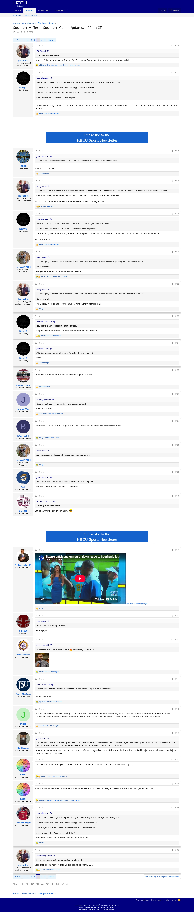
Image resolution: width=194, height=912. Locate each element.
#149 (177, 807)
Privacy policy (157, 900)
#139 (177, 472)
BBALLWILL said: (43, 684)
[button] (51, 10)
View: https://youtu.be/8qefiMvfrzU (137, 604)
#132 (177, 284)
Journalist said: (42, 78)
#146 (177, 733)
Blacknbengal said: (44, 855)
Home (18, 10)
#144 (177, 679)
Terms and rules (142, 900)
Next (51, 40)
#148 (177, 783)
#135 (177, 370)
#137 (177, 421)
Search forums (30, 15)
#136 (177, 394)
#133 (177, 316)
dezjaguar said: (42, 645)
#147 (177, 759)
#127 (177, 72)
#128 (177, 151)
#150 (177, 850)
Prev (18, 40)
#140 (177, 496)
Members (60, 10)
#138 (177, 445)
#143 (177, 639)
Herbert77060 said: (44, 321)
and (48, 113)
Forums (30, 10)
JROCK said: (41, 51)
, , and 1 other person (59, 65)
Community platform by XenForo (97, 905)
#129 (177, 181)
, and (50, 702)
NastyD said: (41, 186)
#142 (177, 615)
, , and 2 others (53, 276)
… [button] (27, 40)
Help (167, 900)
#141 (177, 550)
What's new (43, 10)
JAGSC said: (41, 738)
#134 (177, 343)
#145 (177, 709)
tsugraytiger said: (43, 399)
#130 (177, 213)
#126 (177, 45)
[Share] (172, 45)
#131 (177, 252)
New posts (17, 15)
